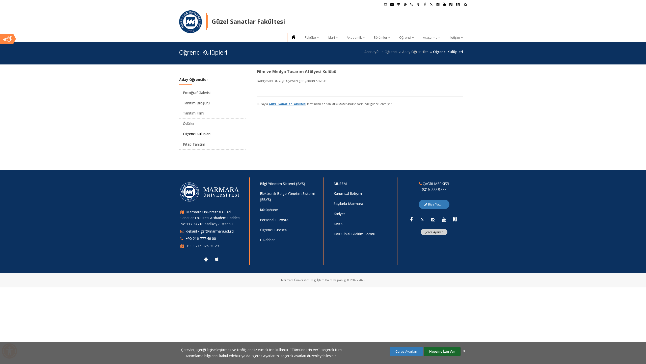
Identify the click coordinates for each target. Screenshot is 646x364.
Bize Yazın (435, 204)
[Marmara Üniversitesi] (190, 21)
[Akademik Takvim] (398, 4)
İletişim (454, 37)
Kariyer (339, 213)
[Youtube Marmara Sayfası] (444, 4)
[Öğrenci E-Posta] (385, 4)
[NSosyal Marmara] (455, 219)
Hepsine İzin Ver (442, 351)
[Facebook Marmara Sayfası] (424, 4)
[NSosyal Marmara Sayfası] (450, 4)
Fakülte (310, 37)
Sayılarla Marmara (348, 203)
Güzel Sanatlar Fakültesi (287, 104)
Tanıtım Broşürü (196, 103)
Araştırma (430, 37)
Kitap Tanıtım (194, 144)
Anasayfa (372, 51)
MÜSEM (340, 183)
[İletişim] (411, 4)
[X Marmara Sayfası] (431, 4)
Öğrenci (405, 37)
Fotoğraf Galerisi (196, 92)
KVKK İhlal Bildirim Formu (354, 234)
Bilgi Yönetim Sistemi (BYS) (282, 183)
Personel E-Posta (274, 219)
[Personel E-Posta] (391, 4)
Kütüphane (269, 209)
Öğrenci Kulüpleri (196, 133)
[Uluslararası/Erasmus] (405, 4)
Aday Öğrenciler (415, 51)
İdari (331, 37)
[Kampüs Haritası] (418, 4)
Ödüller (189, 123)
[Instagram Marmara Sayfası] (437, 4)
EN (458, 4)
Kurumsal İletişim (348, 193)
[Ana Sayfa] (293, 37)
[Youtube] (444, 219)
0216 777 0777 (434, 189)
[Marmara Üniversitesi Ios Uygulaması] (217, 259)
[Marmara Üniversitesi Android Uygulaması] (206, 259)
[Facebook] (411, 219)
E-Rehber (267, 239)
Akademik (354, 37)
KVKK (338, 223)
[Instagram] (433, 219)
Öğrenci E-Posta (273, 230)
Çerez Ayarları (434, 232)
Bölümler (380, 37)
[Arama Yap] (465, 5)
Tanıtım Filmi (193, 113)
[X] (422, 219)
